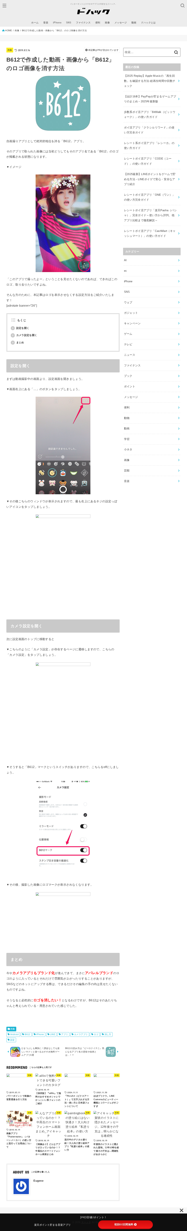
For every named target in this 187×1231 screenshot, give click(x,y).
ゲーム (128, 333)
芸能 (127, 470)
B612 (27, 1034)
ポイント (129, 386)
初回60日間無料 (123, 1224)
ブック (128, 375)
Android (14, 1034)
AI (125, 260)
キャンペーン (132, 323)
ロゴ (96, 1034)
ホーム (35, 22)
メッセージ (121, 22)
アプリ (64, 1034)
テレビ (128, 344)
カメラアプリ (81, 1034)
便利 (97, 22)
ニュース (129, 354)
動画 (133, 22)
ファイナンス (83, 22)
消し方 (107, 1034)
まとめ (18, 342)
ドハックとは (148, 22)
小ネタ (128, 449)
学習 (127, 439)
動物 (127, 418)
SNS (68, 22)
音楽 (45, 22)
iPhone (57, 22)
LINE (52, 1034)
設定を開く (20, 328)
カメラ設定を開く (24, 335)
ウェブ (128, 302)
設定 (12, 1040)
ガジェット (131, 312)
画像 (107, 22)
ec (125, 270)
